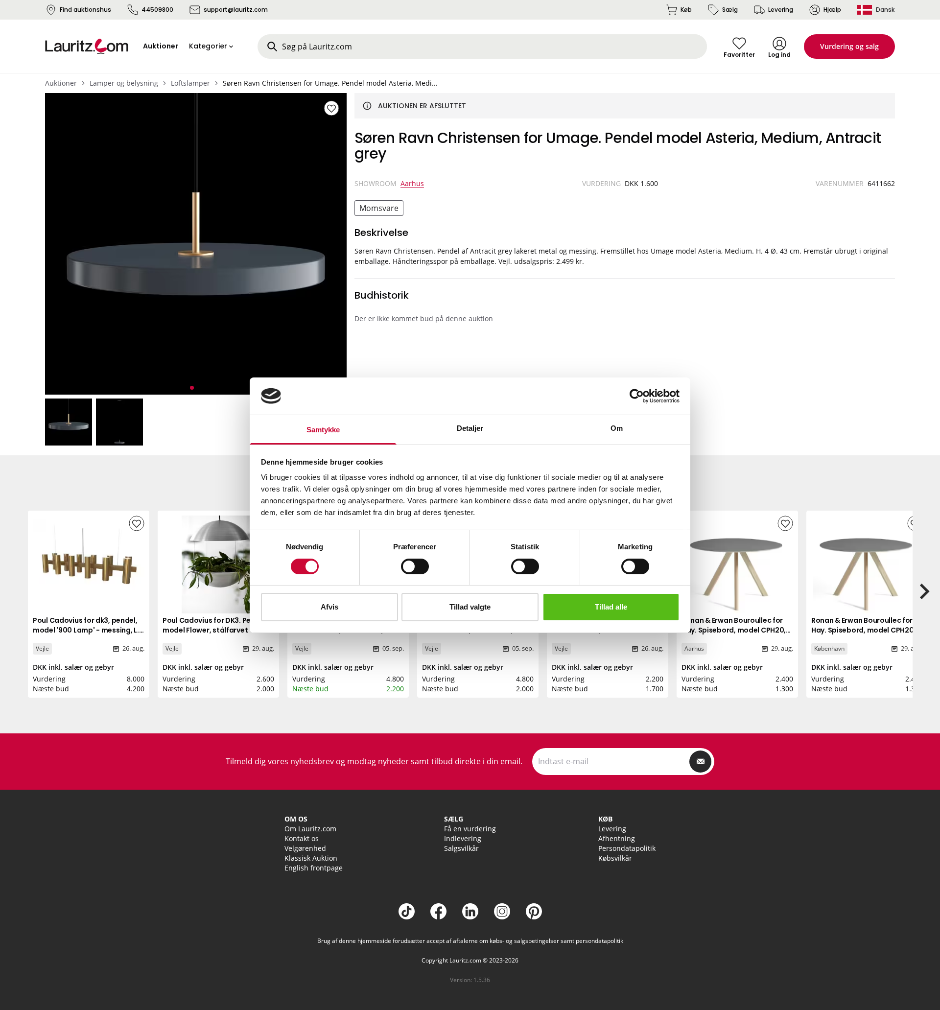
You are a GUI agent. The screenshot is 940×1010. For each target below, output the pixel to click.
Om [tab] (617, 428)
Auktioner (61, 83)
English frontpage (313, 867)
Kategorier (208, 46)
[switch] (415, 566)
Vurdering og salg (849, 46)
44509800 (157, 9)
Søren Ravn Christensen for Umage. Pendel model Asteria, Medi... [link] (330, 83)
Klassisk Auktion (310, 858)
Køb (686, 9)
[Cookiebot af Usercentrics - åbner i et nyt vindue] (637, 396)
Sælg (730, 9)
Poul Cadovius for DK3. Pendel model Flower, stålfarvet (214, 625)
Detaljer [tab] (470, 428)
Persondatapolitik (627, 848)
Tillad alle (611, 607)
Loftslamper (190, 83)
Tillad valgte (470, 607)
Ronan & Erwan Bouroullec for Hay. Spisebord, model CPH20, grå (734, 630)
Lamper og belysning (124, 83)
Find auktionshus (85, 9)
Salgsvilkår (461, 848)
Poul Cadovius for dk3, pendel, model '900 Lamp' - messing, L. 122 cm (86, 630)
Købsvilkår (615, 858)
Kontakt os (301, 838)
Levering (780, 9)
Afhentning (616, 838)
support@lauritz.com (236, 9)
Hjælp (832, 9)
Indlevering (462, 838)
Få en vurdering (470, 828)
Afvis (329, 607)
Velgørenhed (305, 848)
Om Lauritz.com (310, 828)
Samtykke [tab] (323, 429)
